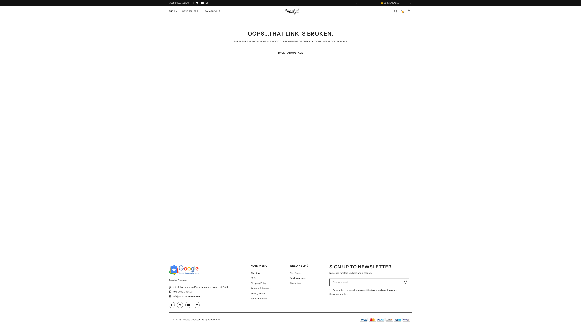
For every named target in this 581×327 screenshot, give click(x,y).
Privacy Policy (258, 293)
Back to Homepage (290, 52)
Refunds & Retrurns (261, 288)
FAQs (253, 278)
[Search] (395, 11)
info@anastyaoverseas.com (186, 296)
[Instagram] (197, 3)
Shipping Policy (258, 283)
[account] (402, 11)
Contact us (295, 283)
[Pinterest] (207, 3)
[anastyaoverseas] (290, 11)
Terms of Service (259, 298)
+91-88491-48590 (182, 291)
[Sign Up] (405, 282)
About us (255, 273)
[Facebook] (193, 3)
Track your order (298, 278)
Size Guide (295, 273)
